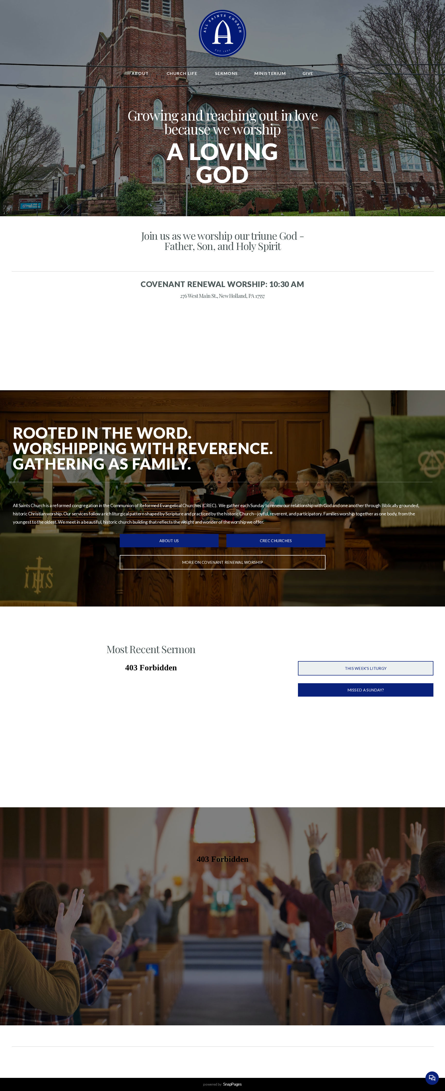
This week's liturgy (366, 668)
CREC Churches (276, 540)
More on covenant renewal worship (222, 562)
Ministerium (270, 73)
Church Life (183, 73)
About (141, 73)
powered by (222, 1084)
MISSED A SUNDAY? (365, 690)
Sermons (226, 73)
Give (308, 73)
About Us (169, 540)
